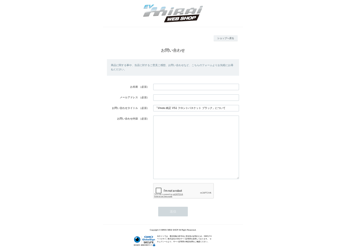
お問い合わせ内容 (127, 118)
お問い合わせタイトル (125, 107)
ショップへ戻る (225, 38)
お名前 (134, 86)
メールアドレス (129, 97)
